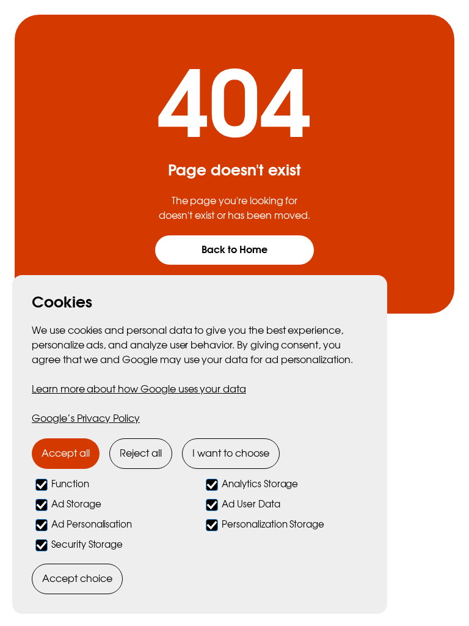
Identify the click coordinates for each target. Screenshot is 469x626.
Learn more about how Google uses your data (139, 389)
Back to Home (234, 250)
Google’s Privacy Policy (86, 419)
